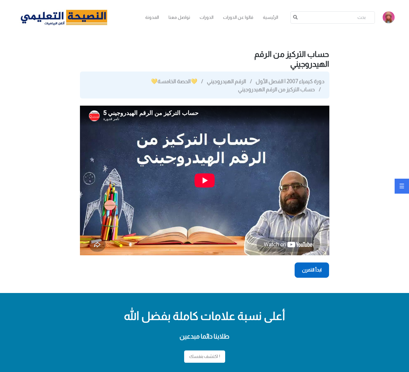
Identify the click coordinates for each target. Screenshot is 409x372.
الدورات (206, 17)
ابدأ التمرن (312, 269)
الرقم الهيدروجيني (226, 81)
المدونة (152, 17)
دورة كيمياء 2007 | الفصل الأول (289, 81)
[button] (389, 17)
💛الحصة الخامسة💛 (174, 81)
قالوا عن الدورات (238, 17)
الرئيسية (270, 17)
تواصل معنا (179, 17)
